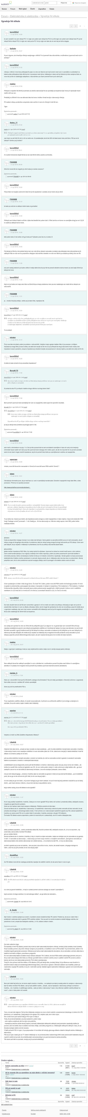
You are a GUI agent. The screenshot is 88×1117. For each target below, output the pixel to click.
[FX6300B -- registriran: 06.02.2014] (6, 163)
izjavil (23, 129)
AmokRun (14, 855)
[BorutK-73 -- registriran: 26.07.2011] (6, 371)
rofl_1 (7, 1076)
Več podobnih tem (6, 1104)
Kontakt (33, 1114)
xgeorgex (13, 459)
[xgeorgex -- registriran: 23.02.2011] (6, 460)
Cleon (7, 1083)
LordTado (8, 1090)
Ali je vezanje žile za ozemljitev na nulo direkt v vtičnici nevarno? (30, 1072)
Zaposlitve (42, 9)
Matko (73, 1088)
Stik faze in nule (11, 1081)
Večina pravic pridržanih (38, 1110)
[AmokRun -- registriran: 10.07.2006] (6, 856)
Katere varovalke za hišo (14, 1066)
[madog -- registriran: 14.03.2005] (6, 85)
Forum (12, 9)
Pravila (4, 1110)
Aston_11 (13, 123)
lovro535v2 (14, 32)
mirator (13, 337)
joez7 (73, 1066)
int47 (73, 1095)
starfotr (13, 711)
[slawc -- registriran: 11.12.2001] (6, 474)
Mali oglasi (23, 9)
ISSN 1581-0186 (65, 1114)
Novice (4, 9)
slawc (12, 474)
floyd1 (7, 1068)
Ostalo (52, 9)
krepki (73, 1073)
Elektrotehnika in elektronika (20, 1069)
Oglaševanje (6, 1114)
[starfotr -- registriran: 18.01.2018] (6, 711)
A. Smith (13, 910)
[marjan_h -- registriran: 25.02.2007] (6, 674)
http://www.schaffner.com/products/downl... (17, 487)
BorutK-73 (14, 371)
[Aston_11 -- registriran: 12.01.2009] (6, 123)
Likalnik (13, 742)
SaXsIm (13, 48)
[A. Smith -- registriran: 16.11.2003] (6, 911)
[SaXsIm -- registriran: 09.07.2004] (6, 49)
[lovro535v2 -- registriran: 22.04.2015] (6, 33)
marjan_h (13, 673)
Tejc (6, 1097)
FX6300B (13, 162)
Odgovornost (64, 1110)
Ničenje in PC (10, 1095)
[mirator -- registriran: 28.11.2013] (6, 338)
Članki (32, 9)
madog (12, 84)
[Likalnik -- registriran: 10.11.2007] (6, 743)
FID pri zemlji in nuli (12, 1088)
